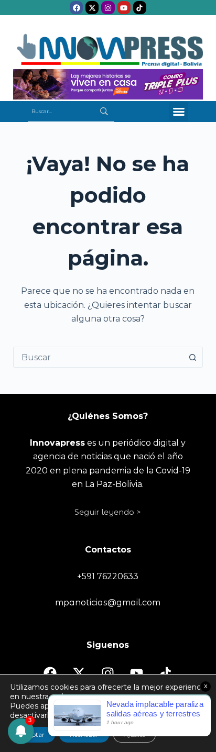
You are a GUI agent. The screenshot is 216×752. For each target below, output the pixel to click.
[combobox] (98, 357)
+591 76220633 (107, 576)
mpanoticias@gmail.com (107, 602)
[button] (178, 111)
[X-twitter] (92, 7)
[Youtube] (124, 7)
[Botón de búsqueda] (192, 357)
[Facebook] (76, 7)
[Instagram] (107, 7)
